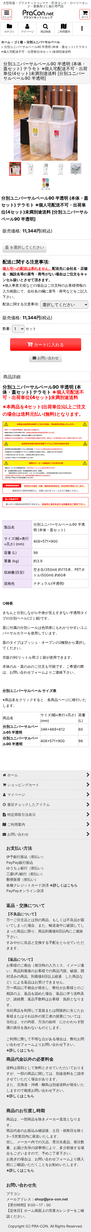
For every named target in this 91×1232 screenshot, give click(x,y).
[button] (6, 14)
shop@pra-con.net (51, 1199)
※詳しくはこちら (64, 885)
